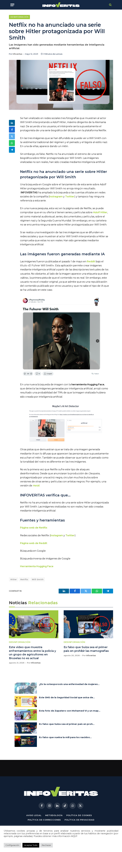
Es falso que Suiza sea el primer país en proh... (66, 724)
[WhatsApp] (12, 143)
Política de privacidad (79, 820)
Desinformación (19, 17)
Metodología (54, 815)
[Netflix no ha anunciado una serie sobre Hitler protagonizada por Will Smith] (61, 85)
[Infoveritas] (61, 5)
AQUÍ (74, 836)
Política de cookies (79, 815)
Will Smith (37, 579)
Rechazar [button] (46, 845)
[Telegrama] (12, 150)
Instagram (56, 535)
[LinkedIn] (12, 123)
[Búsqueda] (110, 4)
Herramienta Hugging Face (36, 566)
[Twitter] (12, 136)
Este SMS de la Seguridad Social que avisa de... (67, 697)
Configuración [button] (12, 845)
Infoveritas (17, 54)
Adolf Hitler (100, 212)
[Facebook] (12, 130)
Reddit (91, 261)
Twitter (69, 196)
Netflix (24, 579)
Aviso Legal (34, 815)
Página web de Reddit (33, 543)
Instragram (56, 196)
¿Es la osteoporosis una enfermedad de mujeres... (69, 684)
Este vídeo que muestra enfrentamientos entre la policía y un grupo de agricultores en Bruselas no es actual (32, 653)
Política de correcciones (44, 820)
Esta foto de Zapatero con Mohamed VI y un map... (69, 710)
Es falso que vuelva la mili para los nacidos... (65, 737)
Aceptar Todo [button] (30, 845)
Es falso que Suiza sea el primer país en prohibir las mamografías (86, 649)
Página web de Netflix (33, 527)
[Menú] (12, 4)
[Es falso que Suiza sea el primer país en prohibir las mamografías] (88, 624)
